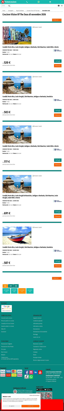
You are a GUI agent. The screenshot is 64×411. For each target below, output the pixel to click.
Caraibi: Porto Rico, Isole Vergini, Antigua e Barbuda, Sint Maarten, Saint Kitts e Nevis (30, 47)
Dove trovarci (4, 352)
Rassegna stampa (37, 357)
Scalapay (35, 352)
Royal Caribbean (20, 10)
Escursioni (3, 331)
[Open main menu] (62, 6)
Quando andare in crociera (7, 326)
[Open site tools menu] (62, 2)
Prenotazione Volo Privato (7, 346)
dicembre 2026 (30, 290)
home (3, 10)
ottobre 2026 (14, 290)
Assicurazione (36, 329)
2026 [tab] (5, 286)
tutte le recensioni (6, 310)
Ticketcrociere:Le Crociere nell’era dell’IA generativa (10, 358)
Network (3, 355)
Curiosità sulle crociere (6, 318)
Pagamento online (37, 349)
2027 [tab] (11, 286)
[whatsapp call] (39, 2)
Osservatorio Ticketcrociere (39, 346)
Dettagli (57, 61)
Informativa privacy (37, 323)
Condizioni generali (37, 321)
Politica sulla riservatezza (34, 395)
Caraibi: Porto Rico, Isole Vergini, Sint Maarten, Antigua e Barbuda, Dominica (27, 96)
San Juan (11, 54)
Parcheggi (35, 334)
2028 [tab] (16, 286)
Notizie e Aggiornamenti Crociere (41, 360)
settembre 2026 (6, 290)
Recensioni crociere (37, 344)
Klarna (34, 355)
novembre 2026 (22, 290)
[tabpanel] (32, 291)
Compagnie (10, 10)
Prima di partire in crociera (7, 321)
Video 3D (3, 329)
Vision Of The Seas (7, 50)
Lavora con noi (36, 337)
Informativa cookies (38, 326)
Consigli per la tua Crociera (7, 323)
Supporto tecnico (37, 318)
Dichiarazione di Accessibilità (40, 331)
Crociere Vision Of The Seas (33, 10)
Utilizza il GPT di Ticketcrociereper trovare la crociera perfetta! (25, 391)
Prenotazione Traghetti (6, 344)
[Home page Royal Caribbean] (58, 50)
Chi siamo (3, 349)
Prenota (57, 66)
